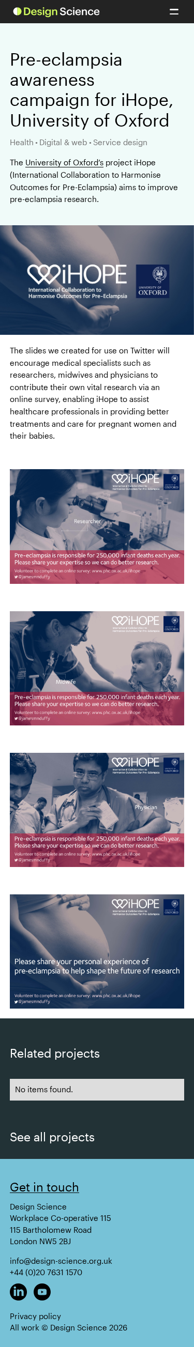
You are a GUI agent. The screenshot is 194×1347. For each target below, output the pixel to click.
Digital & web (63, 142)
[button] (174, 12)
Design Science (38, 1206)
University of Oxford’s (64, 162)
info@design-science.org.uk (61, 1261)
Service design (120, 142)
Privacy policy (35, 1316)
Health (22, 142)
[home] (56, 12)
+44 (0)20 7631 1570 (46, 1272)
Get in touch (44, 1187)
